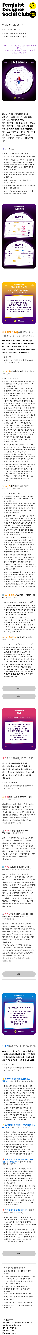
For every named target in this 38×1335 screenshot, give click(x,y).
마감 (19, 688)
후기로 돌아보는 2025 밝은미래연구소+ (15, 37)
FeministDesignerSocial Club (15, 10)
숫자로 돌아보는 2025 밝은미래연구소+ (15, 34)
